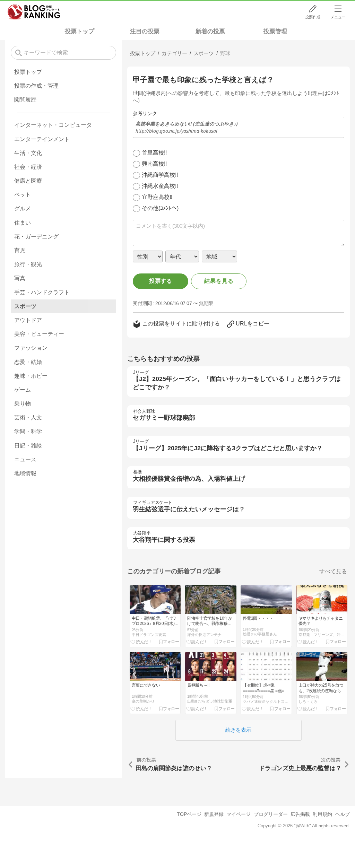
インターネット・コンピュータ (53, 125)
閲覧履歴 (25, 100)
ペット (22, 195)
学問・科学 (28, 431)
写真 (19, 278)
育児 (19, 250)
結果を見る (218, 281)
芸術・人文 (28, 417)
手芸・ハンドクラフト (42, 292)
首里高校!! (154, 153)
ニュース (25, 459)
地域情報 (25, 473)
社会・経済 (28, 167)
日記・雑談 (28, 445)
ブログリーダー (271, 814)
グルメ (22, 208)
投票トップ (79, 31)
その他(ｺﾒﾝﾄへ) (160, 208)
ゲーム (22, 390)
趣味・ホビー (30, 376)
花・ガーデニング (36, 236)
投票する (160, 281)
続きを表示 (238, 730)
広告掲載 (300, 814)
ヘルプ (342, 814)
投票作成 (312, 17)
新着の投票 (210, 31)
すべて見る (333, 571)
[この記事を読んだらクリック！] (141, 641)
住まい (22, 223)
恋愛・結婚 (28, 362)
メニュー (338, 17)
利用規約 (322, 814)
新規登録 (214, 814)
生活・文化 (28, 153)
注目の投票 (144, 31)
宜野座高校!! (157, 197)
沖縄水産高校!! (160, 186)
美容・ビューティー (39, 334)
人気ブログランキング (34, 11)
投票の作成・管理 (36, 86)
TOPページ (189, 814)
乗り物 (22, 404)
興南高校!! (154, 164)
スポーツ (25, 306)
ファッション (30, 348)
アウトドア (28, 320)
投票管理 (275, 31)
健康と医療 (28, 181)
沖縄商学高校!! (160, 175)
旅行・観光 (28, 264)
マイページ (238, 814)
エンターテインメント (42, 139)
